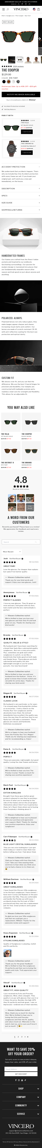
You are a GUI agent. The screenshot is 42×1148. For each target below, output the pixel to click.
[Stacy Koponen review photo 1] (7, 953)
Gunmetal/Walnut (28, 146)
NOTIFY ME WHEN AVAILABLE (21, 94)
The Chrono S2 (27, 143)
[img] (9, 562)
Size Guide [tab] (7, 203)
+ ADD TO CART (26, 131)
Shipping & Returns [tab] (12, 210)
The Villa (25, 122)
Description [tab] (8, 188)
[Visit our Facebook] (16, 1080)
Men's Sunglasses (8, 15)
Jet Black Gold (27, 125)
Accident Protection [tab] (13, 167)
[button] (7, 66)
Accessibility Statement (31, 1142)
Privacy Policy (18, 1142)
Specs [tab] (4, 195)
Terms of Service (8, 1142)
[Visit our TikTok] (25, 1080)
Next (37, 60)
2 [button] (18, 1037)
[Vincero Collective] (21, 9)
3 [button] (21, 1037)
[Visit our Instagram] (19, 1080)
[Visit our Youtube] (22, 1080)
